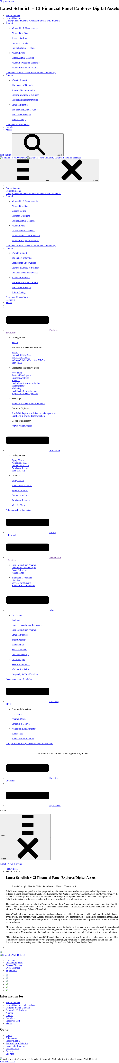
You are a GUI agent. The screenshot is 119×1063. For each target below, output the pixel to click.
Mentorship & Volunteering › (25, 28)
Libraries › (16, 580)
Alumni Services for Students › (26, 62)
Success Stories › (19, 38)
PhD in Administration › (23, 426)
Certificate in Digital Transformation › (29, 416)
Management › (18, 385)
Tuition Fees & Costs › (22, 485)
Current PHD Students (16, 1010)
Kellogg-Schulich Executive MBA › (28, 360)
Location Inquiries (14, 962)
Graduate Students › (38, 20)
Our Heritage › (18, 659)
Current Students (13, 18)
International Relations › (23, 577)
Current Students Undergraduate (20, 1005)
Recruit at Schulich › (21, 664)
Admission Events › (21, 468)
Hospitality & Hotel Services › (25, 674)
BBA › (15, 342)
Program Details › (20, 719)
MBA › (15, 352)
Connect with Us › (20, 495)
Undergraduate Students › (17, 20)
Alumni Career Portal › (26, 72)
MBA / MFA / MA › (21, 357)
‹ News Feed (12, 869)
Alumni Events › (19, 53)
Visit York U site (7, 1061)
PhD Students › (54, 20)
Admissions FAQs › (21, 463)
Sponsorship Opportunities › (24, 90)
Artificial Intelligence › (22, 375)
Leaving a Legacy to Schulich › (26, 95)
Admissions (54, 450)
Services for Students (15, 1046)
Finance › (16, 380)
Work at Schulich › (20, 669)
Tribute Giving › (19, 119)
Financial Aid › (18, 573)
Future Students (13, 15)
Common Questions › (21, 43)
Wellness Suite (12, 1048)
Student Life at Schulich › (23, 585)
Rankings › (17, 620)
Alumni (9, 23)
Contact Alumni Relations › (24, 48)
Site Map (10, 1054)
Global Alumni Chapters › (23, 58)
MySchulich (5, 155)
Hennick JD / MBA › (21, 355)
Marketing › (17, 388)
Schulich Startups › (20, 635)
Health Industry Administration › (26, 383)
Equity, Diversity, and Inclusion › (27, 625)
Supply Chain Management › (25, 393)
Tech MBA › (17, 363)
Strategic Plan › (19, 644)
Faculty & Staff (13, 1021)
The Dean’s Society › (21, 114)
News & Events (15, 864)
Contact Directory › (20, 654)
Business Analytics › (21, 378)
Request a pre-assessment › (41, 743)
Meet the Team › (19, 470)
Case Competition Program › (25, 565)
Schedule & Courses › (22, 724)
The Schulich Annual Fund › (25, 109)
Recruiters (10, 127)
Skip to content (7, 1)
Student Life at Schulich (17, 1043)
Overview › (11, 72)
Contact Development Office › (25, 100)
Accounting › (18, 372)
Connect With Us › (20, 465)
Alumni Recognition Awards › (25, 67)
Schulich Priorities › (21, 105)
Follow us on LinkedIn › (23, 738)
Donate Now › (22, 124)
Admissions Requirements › (18, 510)
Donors (9, 75)
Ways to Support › (20, 80)
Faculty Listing (13, 1041)
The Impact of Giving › (22, 85)
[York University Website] (13, 955)
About (52, 610)
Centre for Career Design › (24, 567)
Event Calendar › (19, 570)
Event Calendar (13, 968)
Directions (10, 960)
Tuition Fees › (18, 733)
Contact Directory (14, 965)
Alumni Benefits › (20, 33)
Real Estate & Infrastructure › (25, 391)
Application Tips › (20, 490)
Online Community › (46, 72)
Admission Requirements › (24, 729)
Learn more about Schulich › (19, 679)
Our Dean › (17, 615)
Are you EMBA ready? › (17, 743)
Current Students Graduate (18, 1007)
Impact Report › (19, 639)
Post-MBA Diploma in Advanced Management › (34, 413)
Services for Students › (22, 583)
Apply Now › (18, 460)
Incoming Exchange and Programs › (28, 403)
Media (9, 129)
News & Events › (19, 649)
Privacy (9, 1051)
